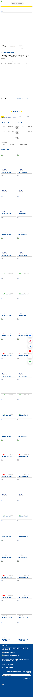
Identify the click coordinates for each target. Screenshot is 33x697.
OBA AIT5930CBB (6, 517)
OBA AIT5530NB (6, 193)
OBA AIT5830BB (6, 376)
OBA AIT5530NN (22, 193)
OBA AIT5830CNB (6, 415)
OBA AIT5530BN (22, 172)
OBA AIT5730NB (6, 315)
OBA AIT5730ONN (23, 355)
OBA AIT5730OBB (7, 335)
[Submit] (22, 3)
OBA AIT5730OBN (23, 335)
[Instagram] (30, 341)
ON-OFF (19, 99)
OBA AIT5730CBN (23, 275)
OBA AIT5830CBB (6, 396)
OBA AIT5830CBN (23, 396)
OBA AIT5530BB (6, 172)
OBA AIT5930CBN (23, 517)
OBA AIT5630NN (22, 234)
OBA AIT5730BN (22, 255)
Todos (27, 99)
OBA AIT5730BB (6, 255)
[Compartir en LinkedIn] (31, 103)
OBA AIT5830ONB (7, 476)
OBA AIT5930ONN (23, 597)
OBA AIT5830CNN (23, 415)
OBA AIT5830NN (22, 436)
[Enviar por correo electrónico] (26, 103)
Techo (23, 99)
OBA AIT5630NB (6, 234)
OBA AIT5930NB (6, 557)
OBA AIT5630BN (22, 213)
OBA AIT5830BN (22, 376)
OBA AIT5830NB (6, 436)
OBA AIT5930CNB (6, 536)
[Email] (30, 356)
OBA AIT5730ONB (7, 355)
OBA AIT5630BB (6, 213)
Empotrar (10, 99)
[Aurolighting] (4, 3)
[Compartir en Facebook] (18, 103)
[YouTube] (30, 351)
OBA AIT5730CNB (6, 295)
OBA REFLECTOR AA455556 (7, 640)
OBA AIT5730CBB (6, 275)
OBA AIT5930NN (22, 557)
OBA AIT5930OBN (23, 577)
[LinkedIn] (30, 346)
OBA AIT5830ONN (23, 476)
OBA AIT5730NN (22, 315)
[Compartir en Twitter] (22, 103)
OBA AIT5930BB (6, 497)
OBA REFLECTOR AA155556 (7, 618)
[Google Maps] (30, 362)
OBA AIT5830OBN (23, 456)
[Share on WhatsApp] (14, 103)
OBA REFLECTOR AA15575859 (23, 618)
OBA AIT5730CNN (23, 295)
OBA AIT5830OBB (7, 456)
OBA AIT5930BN (22, 497)
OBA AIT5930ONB (7, 597)
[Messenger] (30, 335)
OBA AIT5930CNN (23, 536)
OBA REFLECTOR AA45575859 (23, 640)
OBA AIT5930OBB (7, 577)
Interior (14, 99)
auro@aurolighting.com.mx (11, 655)
